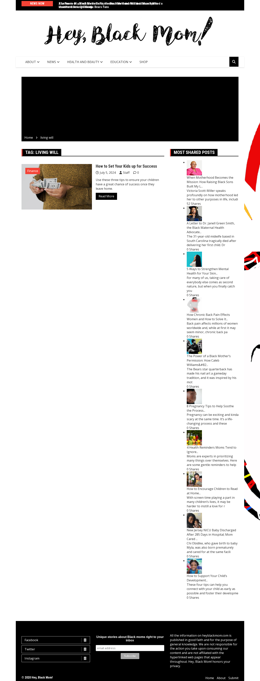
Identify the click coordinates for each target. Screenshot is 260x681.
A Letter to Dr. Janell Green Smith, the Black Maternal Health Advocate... (211, 227)
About (30, 62)
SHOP (144, 62)
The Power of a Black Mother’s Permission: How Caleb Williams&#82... (209, 360)
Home (209, 678)
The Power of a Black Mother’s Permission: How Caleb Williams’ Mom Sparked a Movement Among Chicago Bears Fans (111, 5)
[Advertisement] (130, 107)
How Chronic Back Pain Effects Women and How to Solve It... (208, 317)
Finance (32, 171)
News (51, 62)
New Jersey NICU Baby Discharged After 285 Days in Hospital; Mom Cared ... (211, 534)
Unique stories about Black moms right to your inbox (130, 638)
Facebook (31, 640)
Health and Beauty (83, 62)
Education (119, 62)
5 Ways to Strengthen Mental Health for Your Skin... (208, 271)
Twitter (30, 649)
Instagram (32, 658)
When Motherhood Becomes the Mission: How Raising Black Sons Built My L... (210, 181)
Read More (106, 196)
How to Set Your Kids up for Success (126, 166)
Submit (233, 678)
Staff (126, 172)
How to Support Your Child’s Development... (207, 578)
